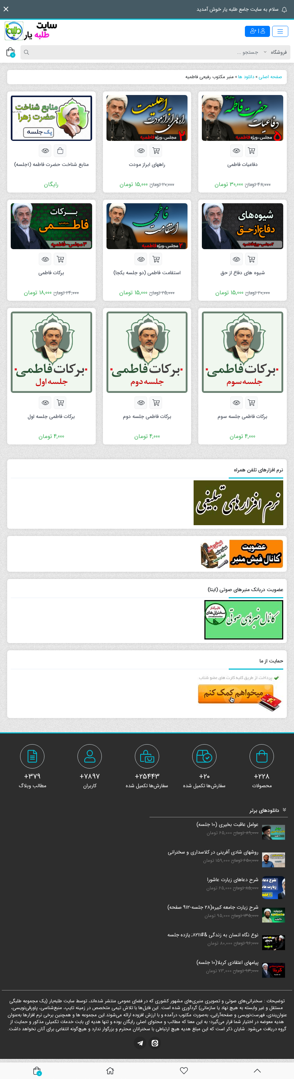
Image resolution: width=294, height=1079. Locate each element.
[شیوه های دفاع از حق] (242, 226)
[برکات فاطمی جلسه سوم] (242, 352)
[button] (6, 9)
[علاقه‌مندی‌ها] (184, 1071)
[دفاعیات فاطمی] (242, 118)
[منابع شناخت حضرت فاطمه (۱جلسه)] (51, 118)
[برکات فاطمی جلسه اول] (51, 352)
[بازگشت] (257, 1071)
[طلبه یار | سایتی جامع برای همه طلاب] (30, 31)
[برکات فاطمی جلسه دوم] (147, 352)
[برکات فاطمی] (51, 226)
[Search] (27, 52)
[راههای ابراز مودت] (147, 118)
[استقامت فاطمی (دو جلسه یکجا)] (147, 226)
